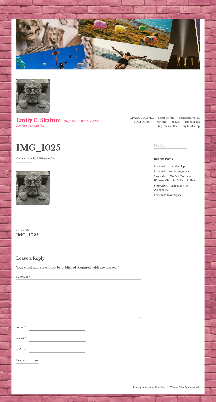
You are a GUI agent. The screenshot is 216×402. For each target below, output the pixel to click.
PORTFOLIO (142, 121)
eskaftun (50, 158)
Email (21, 338)
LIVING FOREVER (142, 117)
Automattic (194, 387)
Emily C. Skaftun (38, 120)
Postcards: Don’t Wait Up (169, 166)
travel (176, 121)
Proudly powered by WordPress (149, 387)
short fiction (166, 117)
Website (21, 349)
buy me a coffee (168, 126)
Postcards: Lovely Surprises (171, 171)
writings (162, 121)
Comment (23, 277)
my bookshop (191, 126)
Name (20, 327)
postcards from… (189, 117)
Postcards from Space (167, 195)
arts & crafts (192, 121)
